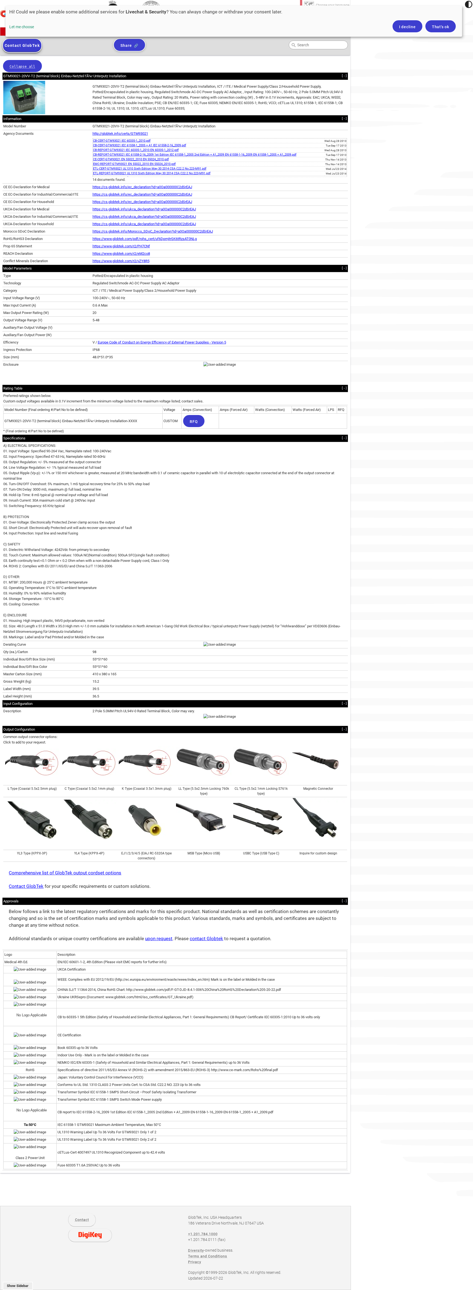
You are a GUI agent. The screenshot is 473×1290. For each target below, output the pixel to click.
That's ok (440, 27)
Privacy (194, 1262)
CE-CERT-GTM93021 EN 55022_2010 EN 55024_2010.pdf (131, 159)
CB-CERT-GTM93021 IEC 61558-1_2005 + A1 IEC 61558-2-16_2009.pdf (139, 145)
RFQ (194, 421)
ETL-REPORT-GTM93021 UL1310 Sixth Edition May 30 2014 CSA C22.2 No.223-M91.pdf (151, 173)
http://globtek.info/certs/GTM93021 (120, 133)
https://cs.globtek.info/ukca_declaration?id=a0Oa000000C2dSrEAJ (144, 209)
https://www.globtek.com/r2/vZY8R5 (121, 261)
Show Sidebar (17, 1286)
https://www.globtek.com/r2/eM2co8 (121, 253)
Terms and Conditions (207, 1256)
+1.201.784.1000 (203, 1234)
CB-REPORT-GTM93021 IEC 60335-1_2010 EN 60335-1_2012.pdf (136, 150)
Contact (82, 1220)
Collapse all (22, 66)
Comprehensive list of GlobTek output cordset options (65, 873)
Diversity (196, 1250)
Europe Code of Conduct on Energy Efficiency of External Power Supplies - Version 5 (162, 342)
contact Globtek (206, 938)
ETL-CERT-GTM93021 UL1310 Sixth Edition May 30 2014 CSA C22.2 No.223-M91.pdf (149, 168)
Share (126, 45)
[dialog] (233, 21)
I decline (407, 27)
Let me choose (21, 27)
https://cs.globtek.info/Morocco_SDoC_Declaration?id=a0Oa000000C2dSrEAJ (153, 231)
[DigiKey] (90, 1235)
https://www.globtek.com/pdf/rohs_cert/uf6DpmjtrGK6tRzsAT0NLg (145, 239)
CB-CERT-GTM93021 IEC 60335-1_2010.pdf (122, 140)
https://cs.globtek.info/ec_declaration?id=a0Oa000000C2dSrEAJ (142, 187)
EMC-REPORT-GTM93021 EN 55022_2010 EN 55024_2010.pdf (134, 164)
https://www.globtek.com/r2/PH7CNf (121, 246)
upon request (158, 938)
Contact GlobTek (26, 886)
